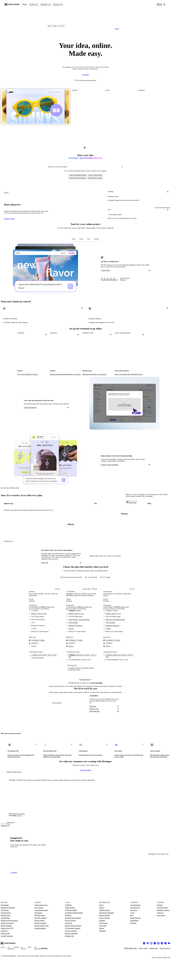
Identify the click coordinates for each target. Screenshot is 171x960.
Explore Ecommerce (30, 407)
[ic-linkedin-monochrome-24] (144, 943)
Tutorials (159, 905)
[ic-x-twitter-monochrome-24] (155, 943)
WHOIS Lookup (39, 915)
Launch (81, 239)
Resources (57, 4)
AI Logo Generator (71, 931)
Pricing (24, 4)
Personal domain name (41, 926)
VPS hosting (5, 910)
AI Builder (68, 905)
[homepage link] (12, 4)
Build (73, 239)
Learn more (44, 562)
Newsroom (133, 910)
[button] (78, 175)
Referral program (104, 915)
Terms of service (165, 948)
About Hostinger (135, 905)
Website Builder (70, 907)
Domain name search (41, 905)
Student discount (135, 918)
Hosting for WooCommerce (9, 920)
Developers (44, 4)
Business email (5, 915)
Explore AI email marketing (109, 465)
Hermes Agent (93, 709)
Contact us (160, 913)
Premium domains (40, 928)
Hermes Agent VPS (7, 928)
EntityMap (102, 931)
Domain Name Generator (73, 918)
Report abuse (161, 915)
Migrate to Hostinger (71, 933)
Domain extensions (40, 923)
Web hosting (5, 905)
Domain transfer (39, 920)
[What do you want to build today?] (122, 167)
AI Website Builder (71, 910)
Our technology (135, 907)
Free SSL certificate (40, 918)
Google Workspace (7, 936)
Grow (88, 239)
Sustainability (134, 920)
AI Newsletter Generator (72, 928)
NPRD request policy (130, 948)
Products (32, 4)
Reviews (101, 907)
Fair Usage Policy (97, 683)
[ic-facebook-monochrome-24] (147, 943)
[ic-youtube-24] (158, 943)
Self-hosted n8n (94, 711)
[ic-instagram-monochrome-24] (151, 943)
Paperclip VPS (5, 933)
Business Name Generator (73, 926)
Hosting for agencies (7, 923)
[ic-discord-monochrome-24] (169, 943)
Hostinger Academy (163, 910)
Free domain (38, 913)
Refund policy (153, 948)
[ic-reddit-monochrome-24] (162, 943)
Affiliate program (104, 910)
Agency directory (104, 918)
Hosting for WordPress (8, 907)
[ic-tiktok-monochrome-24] (165, 943)
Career (132, 913)
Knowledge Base (162, 907)
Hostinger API (69, 936)
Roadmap (102, 920)
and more (44, 948)
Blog (131, 915)
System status (103, 923)
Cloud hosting (5, 918)
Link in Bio (68, 923)
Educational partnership (106, 913)
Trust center (102, 926)
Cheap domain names (41, 910)
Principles (133, 923)
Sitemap (101, 928)
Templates (68, 915)
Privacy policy (143, 948)
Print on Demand (70, 920)
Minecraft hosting (6, 926)
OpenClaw (92, 706)
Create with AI (105, 270)
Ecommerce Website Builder (74, 913)
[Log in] (164, 4)
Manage (96, 239)
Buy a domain (38, 907)
